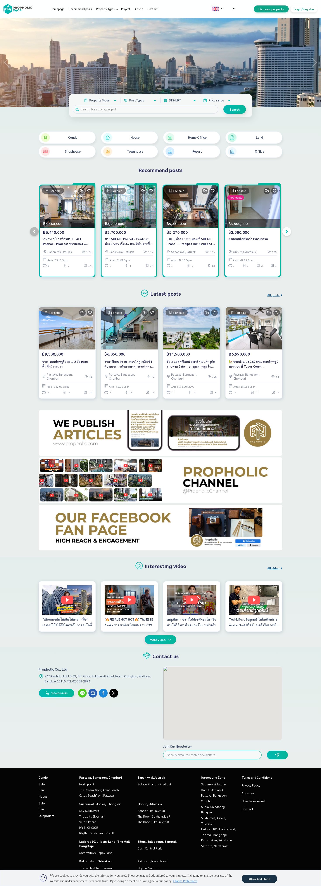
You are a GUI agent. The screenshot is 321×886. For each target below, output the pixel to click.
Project (125, 9)
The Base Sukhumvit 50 (153, 822)
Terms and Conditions (257, 777)
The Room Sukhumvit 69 (154, 816)
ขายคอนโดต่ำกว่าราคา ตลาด (248, 239)
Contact (153, 9)
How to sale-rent (254, 801)
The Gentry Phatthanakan (96, 868)
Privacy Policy (251, 785)
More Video (158, 640)
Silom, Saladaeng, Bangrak (157, 841)
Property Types (105, 9)
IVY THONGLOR (88, 827)
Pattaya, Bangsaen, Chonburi (100, 777)
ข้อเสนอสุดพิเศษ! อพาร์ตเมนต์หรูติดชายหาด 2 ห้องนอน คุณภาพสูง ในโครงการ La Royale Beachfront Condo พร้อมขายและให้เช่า (191, 364)
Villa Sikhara (87, 822)
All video (273, 568)
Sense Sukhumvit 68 (151, 811)
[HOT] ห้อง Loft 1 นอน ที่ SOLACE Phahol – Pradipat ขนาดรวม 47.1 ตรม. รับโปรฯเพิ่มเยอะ (189, 241)
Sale (42, 784)
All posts (273, 295)
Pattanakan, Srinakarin (96, 861)
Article (139, 9)
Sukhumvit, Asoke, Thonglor (100, 804)
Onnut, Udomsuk (150, 804)
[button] (314, 62)
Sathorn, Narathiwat (153, 861)
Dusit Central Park (150, 848)
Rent (42, 790)
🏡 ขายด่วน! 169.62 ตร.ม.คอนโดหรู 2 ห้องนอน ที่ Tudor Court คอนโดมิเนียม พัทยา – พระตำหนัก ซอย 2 (253, 364)
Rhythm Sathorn (148, 868)
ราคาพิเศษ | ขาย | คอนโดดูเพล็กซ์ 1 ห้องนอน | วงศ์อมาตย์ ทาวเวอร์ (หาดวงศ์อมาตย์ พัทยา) (128, 364)
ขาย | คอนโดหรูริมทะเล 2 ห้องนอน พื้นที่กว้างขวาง (65, 363)
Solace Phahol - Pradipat (154, 784)
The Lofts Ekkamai (91, 816)
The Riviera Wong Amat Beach (99, 790)
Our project (47, 816)
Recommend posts (80, 9)
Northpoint (86, 784)
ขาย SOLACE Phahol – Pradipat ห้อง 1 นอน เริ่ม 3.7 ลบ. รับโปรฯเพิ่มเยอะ (128, 241)
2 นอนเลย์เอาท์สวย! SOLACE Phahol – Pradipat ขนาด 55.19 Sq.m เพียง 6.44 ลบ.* (64, 241)
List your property (271, 9)
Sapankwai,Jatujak (151, 777)
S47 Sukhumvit (89, 811)
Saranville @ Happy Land (95, 853)
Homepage (57, 9)
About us (248, 793)
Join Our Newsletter (177, 746)
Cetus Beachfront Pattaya (96, 795)
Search (235, 109)
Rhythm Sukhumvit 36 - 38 (96, 833)
